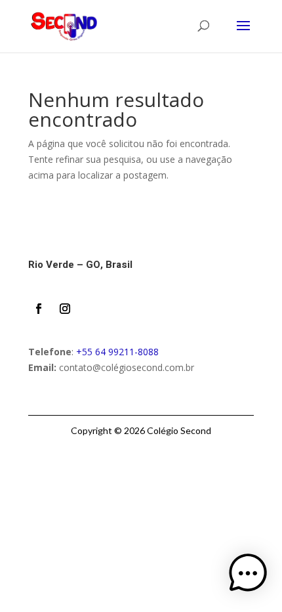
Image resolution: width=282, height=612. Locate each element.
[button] (248, 575)
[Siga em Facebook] (38, 308)
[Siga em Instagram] (64, 308)
